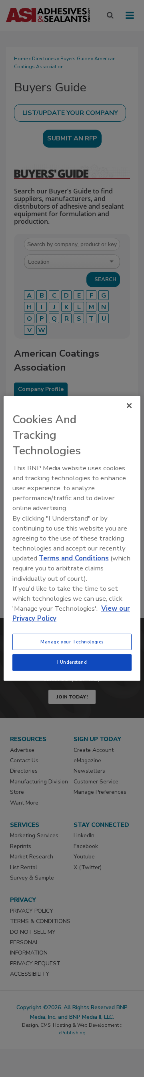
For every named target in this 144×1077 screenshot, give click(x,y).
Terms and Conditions (74, 558)
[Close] (129, 405)
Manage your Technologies (72, 641)
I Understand (72, 662)
